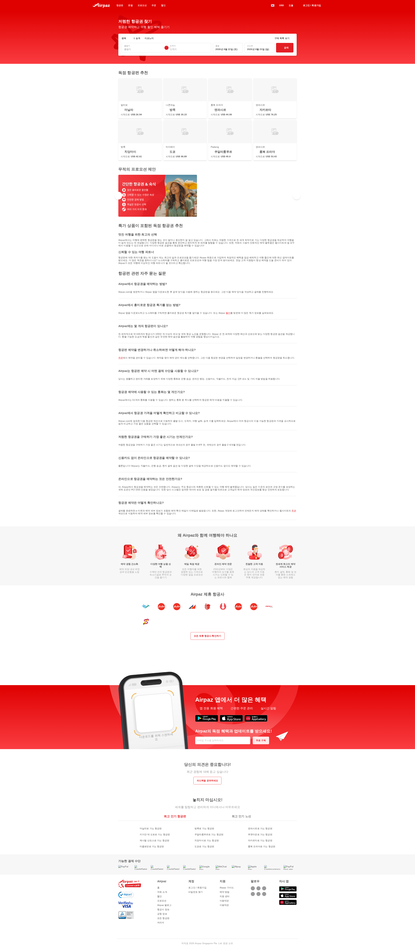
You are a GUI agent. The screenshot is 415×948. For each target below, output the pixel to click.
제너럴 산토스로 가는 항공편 (154, 840)
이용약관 (224, 900)
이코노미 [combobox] (149, 38)
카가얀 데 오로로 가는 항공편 (155, 834)
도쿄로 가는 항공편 (204, 846)
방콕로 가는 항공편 (204, 828)
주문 (120, 357)
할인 (228, 313)
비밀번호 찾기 (195, 892)
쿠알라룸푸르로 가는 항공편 (209, 834)
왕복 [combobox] (124, 38)
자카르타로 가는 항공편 (260, 840)
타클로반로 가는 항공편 (152, 846)
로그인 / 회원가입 (197, 887)
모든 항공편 (163, 918)
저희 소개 (162, 892)
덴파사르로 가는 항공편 (260, 828)
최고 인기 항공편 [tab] (175, 816)
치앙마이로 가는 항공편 (207, 840)
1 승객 (137, 38)
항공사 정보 (163, 909)
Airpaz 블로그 (164, 905)
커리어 (160, 922)
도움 (291, 5)
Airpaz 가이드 (227, 887)
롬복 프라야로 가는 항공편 (261, 846)
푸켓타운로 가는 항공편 (260, 834)
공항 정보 (162, 914)
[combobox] (143, 49)
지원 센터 (225, 896)
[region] (207, 196)
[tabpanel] (207, 834)
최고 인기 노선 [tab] (241, 816)
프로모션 (161, 900)
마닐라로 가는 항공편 (151, 828)
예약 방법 (225, 892)
